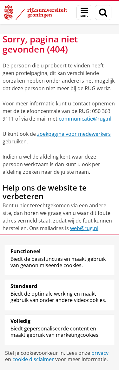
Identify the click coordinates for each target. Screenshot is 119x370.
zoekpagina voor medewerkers (74, 133)
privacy (100, 353)
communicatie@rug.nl (85, 118)
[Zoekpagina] (103, 12)
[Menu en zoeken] (84, 12)
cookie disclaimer (33, 359)
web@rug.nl (84, 228)
